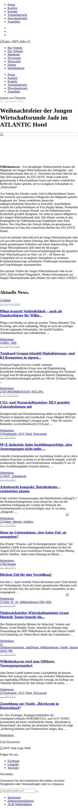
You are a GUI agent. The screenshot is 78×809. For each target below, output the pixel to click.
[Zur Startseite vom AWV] (15, 41)
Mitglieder (14, 54)
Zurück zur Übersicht (13, 98)
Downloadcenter (17, 18)
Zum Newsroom (10, 741)
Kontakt (12, 11)
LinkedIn (13, 764)
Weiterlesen (7, 339)
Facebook (13, 761)
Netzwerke (14, 61)
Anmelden (14, 21)
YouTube (13, 767)
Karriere (12, 8)
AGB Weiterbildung (20, 804)
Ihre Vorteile (15, 47)
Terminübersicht (17, 14)
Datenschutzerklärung (21, 800)
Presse (11, 4)
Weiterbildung (16, 68)
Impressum (14, 797)
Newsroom (14, 58)
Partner (12, 64)
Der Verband (15, 51)
